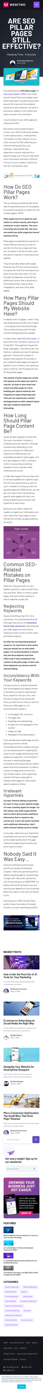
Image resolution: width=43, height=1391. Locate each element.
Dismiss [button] (21, 1386)
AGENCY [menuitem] (35, 1343)
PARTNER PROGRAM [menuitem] (11, 1359)
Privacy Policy (27, 1382)
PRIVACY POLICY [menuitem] (9, 1354)
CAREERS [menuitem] (23, 1348)
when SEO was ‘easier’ (27, 338)
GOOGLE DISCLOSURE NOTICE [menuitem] (27, 1354)
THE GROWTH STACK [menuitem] (16, 1343)
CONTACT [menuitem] (22, 1359)
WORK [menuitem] (28, 1343)
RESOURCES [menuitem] (8, 1348)
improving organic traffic (15, 94)
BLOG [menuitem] (16, 1348)
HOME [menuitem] (5, 1343)
